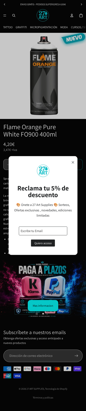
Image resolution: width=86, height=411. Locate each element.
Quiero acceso (43, 243)
